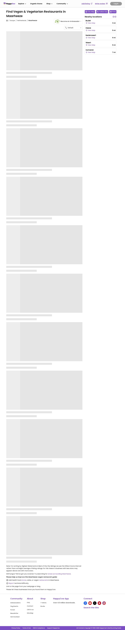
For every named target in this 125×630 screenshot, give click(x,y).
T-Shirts (43, 603)
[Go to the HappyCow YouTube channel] (90, 603)
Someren (90, 50)
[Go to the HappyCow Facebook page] (85, 603)
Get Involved (14, 617)
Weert (88, 42)
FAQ (28, 603)
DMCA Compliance (39, 628)
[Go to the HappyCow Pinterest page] (99, 603)
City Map (91, 12)
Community (61, 4)
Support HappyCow (53, 628)
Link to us (30, 610)
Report (11, 583)
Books (43, 606)
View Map (91, 23)
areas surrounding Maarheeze (59, 574)
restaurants (43, 580)
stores (23, 580)
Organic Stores (36, 4)
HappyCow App (61, 598)
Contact (30, 606)
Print (114, 12)
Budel (88, 20)
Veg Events (14, 606)
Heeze (88, 28)
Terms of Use (26, 628)
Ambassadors (15, 603)
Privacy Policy (16, 628)
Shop (48, 4)
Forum (12, 610)
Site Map (30, 613)
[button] (113, 17)
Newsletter (14, 613)
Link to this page (12, 586)
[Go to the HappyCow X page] (94, 603)
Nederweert (91, 35)
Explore (21, 4)
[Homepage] (9, 3)
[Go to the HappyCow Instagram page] (104, 603)
